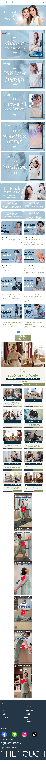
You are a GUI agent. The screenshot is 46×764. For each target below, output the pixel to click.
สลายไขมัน (4, 714)
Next (40, 332)
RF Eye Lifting (28, 707)
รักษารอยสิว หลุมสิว (6, 717)
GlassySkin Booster (29, 712)
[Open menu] (44, 2)
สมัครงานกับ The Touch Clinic (31, 714)
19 (34, 332)
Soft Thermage (28, 706)
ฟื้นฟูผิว (4, 716)
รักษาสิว (4, 710)
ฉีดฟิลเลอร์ (4, 712)
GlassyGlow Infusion (29, 710)
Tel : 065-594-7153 (4, 744)
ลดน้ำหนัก (4, 707)
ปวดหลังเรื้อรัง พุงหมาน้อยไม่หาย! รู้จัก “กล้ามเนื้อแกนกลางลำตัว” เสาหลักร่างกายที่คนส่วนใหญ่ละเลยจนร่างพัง (34, 296)
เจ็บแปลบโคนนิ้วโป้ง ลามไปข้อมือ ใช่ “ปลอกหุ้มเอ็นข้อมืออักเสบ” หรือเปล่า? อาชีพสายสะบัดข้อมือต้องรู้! (34, 268)
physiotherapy (5, 237)
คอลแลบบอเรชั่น (28, 721)
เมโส (3, 709)
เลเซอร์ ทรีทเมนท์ (5, 706)
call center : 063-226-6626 (6, 748)
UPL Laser (27, 709)
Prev (6, 332)
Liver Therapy (28, 713)
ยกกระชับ (4, 713)
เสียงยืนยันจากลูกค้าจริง (29, 720)
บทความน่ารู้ (11, 237)
